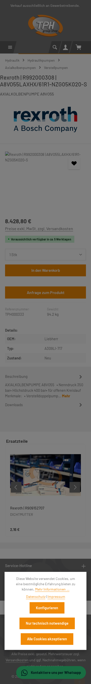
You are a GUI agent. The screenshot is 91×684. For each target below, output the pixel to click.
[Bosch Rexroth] (45, 119)
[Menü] (10, 47)
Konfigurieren (47, 608)
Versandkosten (17, 660)
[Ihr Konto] (65, 47)
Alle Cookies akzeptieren (47, 639)
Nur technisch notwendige (47, 623)
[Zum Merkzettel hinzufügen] (74, 163)
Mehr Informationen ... (52, 589)
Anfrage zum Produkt (45, 292)
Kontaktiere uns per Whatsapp (55, 672)
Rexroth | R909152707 (27, 508)
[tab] (44, 386)
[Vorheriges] (16, 487)
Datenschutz (36, 596)
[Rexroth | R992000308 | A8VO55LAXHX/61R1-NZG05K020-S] (45, 182)
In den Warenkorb (45, 270)
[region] (45, 182)
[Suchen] (55, 47)
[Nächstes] (75, 487)
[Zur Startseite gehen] (46, 25)
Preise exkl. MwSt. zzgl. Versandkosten (39, 228)
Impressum (56, 596)
